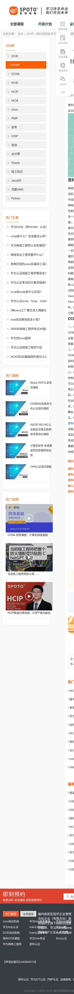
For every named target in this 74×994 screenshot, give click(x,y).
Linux (14, 109)
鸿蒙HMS (17, 189)
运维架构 (65, 979)
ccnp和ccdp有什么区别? (26, 292)
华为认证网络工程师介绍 (26, 347)
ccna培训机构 (11, 921)
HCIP (14, 91)
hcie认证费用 (64, 932)
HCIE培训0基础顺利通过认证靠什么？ (31, 356)
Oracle (15, 163)
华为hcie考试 (37, 938)
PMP (14, 118)
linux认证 (61, 938)
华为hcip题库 (64, 921)
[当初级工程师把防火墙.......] (29, 557)
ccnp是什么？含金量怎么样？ (29, 236)
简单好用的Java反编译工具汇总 (31, 264)
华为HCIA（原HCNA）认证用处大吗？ (31, 227)
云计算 (15, 154)
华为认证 (61, 927)
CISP (14, 136)
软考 (14, 127)
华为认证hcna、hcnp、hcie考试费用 (31, 301)
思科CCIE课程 (11, 938)
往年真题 (63, 56)
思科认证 (34, 944)
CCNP (30, 34)
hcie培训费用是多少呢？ (26, 319)
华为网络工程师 (12, 944)
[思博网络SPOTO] (38, 8)
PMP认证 (52, 979)
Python (15, 198)
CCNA (15, 74)
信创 (14, 145)
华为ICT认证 (38, 979)
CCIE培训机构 (11, 932)
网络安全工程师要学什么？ (28, 254)
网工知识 (17, 171)
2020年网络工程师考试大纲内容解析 (31, 329)
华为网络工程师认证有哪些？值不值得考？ (31, 245)
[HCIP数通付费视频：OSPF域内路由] (29, 596)
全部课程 (17, 24)
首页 (20, 34)
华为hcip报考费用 (39, 921)
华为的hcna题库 (21, 338)
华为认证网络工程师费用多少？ (30, 273)
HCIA (14, 100)
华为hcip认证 (10, 927)
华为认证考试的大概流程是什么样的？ (31, 282)
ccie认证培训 (37, 927)
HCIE (14, 83)
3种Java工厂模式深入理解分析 (30, 310)
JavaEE (16, 180)
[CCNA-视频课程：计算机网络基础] (29, 518)
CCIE (14, 56)
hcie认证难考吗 (38, 932)
